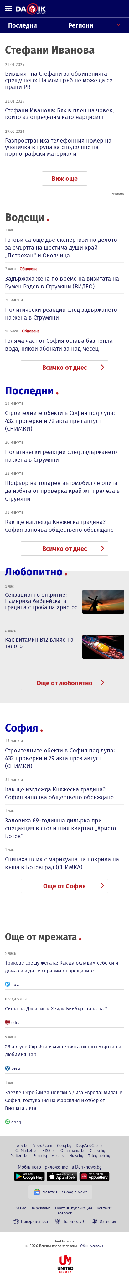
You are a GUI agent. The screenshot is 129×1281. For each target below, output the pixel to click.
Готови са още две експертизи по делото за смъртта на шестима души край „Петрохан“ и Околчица (61, 247)
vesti (15, 1068)
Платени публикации (73, 1207)
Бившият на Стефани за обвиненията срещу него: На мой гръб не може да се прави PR (58, 80)
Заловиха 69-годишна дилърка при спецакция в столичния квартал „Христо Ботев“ (60, 828)
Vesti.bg (58, 1155)
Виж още (65, 178)
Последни (22, 25)
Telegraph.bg (99, 1155)
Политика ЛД (73, 1221)
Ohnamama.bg (72, 1150)
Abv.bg (22, 1145)
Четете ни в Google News (65, 1191)
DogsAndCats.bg (90, 1145)
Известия (108, 1221)
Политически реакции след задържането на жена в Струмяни (61, 313)
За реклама (40, 1207)
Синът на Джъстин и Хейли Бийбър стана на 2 (56, 1009)
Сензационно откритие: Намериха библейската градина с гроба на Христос (41, 601)
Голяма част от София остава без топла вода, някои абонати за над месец (59, 344)
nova (16, 984)
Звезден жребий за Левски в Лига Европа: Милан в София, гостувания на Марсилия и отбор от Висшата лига (64, 1100)
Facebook (63, 1212)
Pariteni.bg (19, 1155)
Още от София (64, 886)
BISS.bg (49, 1150)
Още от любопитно (65, 683)
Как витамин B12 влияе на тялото (39, 642)
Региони (81, 25)
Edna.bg (40, 1155)
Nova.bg (76, 1155)
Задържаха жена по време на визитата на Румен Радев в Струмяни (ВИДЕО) (62, 282)
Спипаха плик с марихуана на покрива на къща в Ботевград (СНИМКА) (62, 863)
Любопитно (34, 571)
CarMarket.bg (26, 1150)
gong (16, 1122)
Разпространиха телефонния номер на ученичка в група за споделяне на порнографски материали (58, 147)
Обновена (28, 268)
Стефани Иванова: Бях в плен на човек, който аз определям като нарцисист (59, 113)
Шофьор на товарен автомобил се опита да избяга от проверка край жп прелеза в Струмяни (62, 490)
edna (16, 1022)
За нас (20, 1207)
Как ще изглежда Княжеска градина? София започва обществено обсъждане (59, 525)
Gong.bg (64, 1145)
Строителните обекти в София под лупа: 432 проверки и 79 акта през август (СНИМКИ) (60, 420)
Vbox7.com (42, 1145)
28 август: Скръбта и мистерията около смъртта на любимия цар (63, 1051)
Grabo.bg (97, 1150)
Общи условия (92, 1245)
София (21, 728)
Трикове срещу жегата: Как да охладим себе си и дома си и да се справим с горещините (61, 967)
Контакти (104, 1207)
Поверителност (34, 1221)
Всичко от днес (64, 367)
